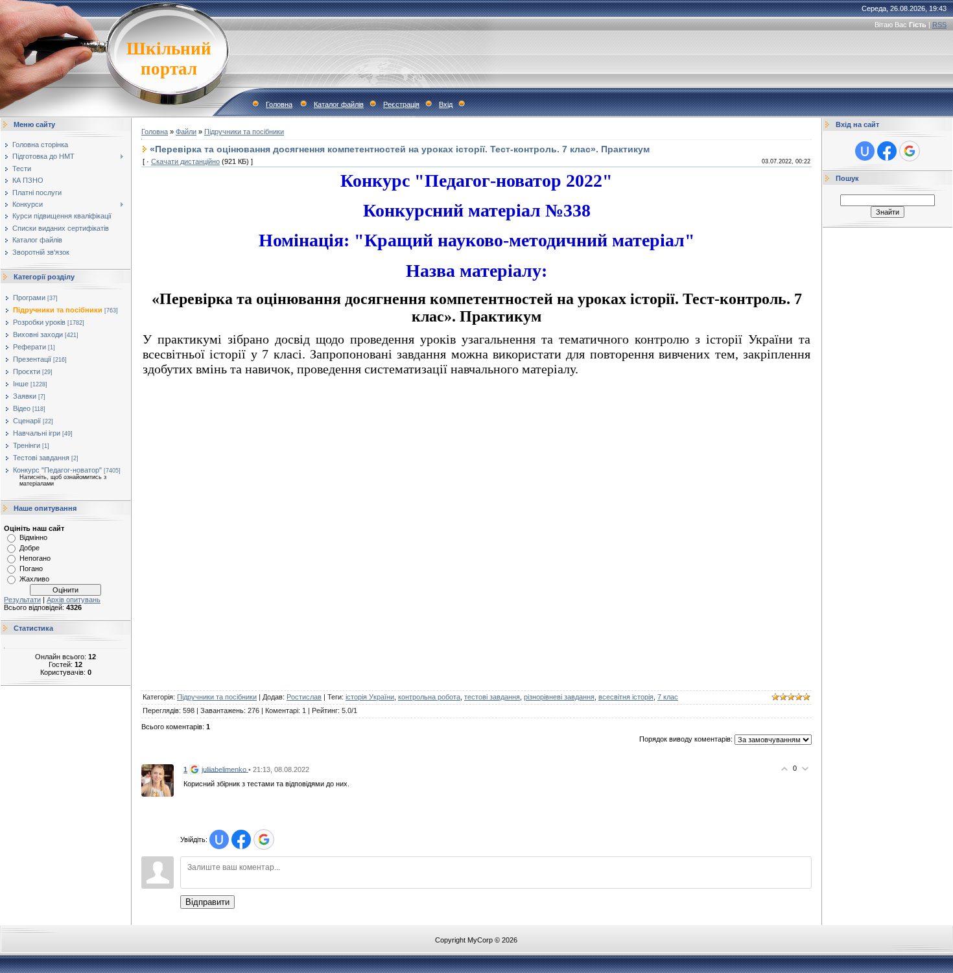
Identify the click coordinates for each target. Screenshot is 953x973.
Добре (29, 548)
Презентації (32, 359)
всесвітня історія (625, 697)
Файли (186, 131)
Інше (21, 384)
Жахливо (34, 579)
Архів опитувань (73, 600)
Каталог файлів (339, 104)
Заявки (24, 396)
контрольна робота (429, 697)
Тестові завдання (41, 458)
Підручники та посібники (57, 310)
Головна (279, 104)
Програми (29, 297)
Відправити (207, 902)
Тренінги (26, 445)
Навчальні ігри (36, 433)
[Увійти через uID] (219, 839)
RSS (939, 25)
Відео (21, 408)
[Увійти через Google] (263, 839)
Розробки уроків (39, 322)
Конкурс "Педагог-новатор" (57, 470)
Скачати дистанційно (185, 161)
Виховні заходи (38, 334)
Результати (22, 600)
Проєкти (26, 371)
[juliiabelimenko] (157, 780)
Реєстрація (401, 104)
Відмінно (33, 537)
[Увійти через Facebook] (241, 839)
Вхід (446, 104)
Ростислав (304, 697)
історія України (370, 697)
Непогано (35, 558)
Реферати (29, 347)
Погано (31, 568)
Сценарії (27, 421)
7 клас (667, 697)
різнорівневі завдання (559, 697)
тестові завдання (492, 697)
